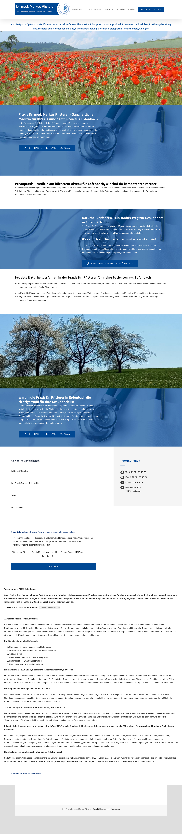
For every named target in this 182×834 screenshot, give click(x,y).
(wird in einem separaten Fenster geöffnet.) (44, 532)
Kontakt (96, 809)
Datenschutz (115, 809)
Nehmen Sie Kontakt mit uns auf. (26, 774)
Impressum (104, 809)
